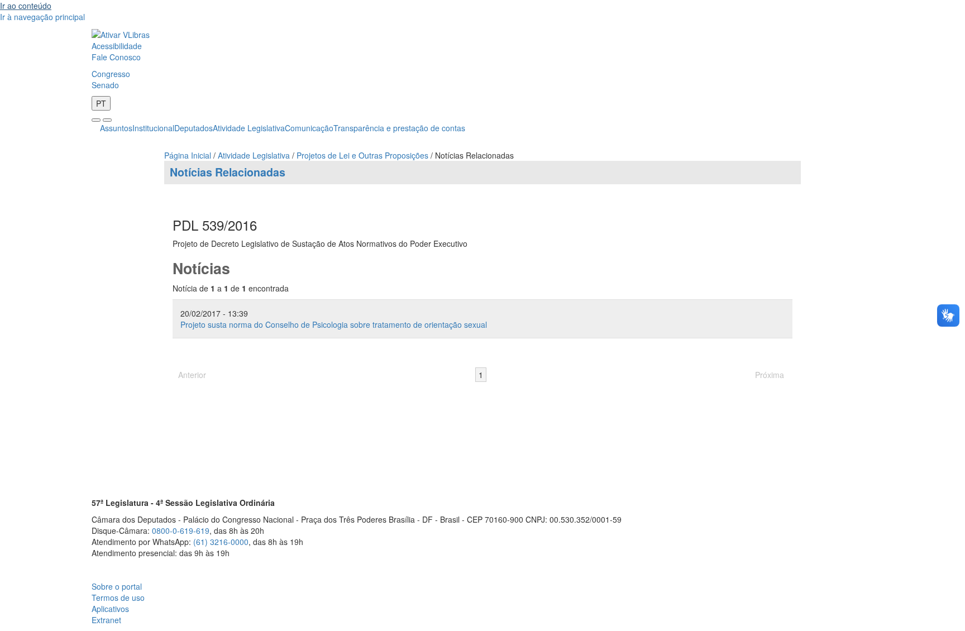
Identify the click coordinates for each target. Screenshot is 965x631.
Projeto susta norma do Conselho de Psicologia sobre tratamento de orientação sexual (333, 324)
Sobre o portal (117, 586)
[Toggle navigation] (96, 120)
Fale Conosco (116, 57)
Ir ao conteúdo (25, 5)
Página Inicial (187, 155)
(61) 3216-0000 (221, 541)
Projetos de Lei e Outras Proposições (362, 155)
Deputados (193, 127)
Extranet (106, 619)
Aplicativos (110, 608)
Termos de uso (118, 597)
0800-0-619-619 (180, 530)
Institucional (153, 127)
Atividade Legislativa (249, 127)
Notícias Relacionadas (227, 172)
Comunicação (309, 127)
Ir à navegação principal (42, 16)
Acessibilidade (117, 45)
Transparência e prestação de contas (399, 127)
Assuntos (116, 127)
